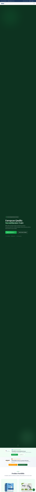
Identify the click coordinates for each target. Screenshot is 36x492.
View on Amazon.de (12, 464)
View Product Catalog (22, 232)
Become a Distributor (22, 464)
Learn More (21, 454)
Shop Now (14, 454)
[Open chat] (33, 489)
